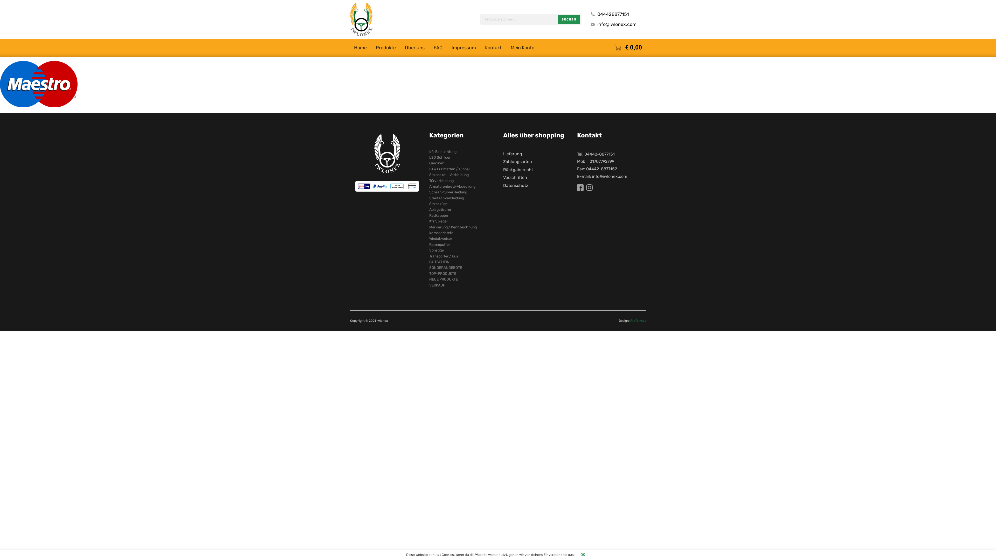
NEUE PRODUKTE (443, 279)
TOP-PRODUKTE (442, 273)
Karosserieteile (441, 233)
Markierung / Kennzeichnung (453, 227)
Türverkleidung (441, 181)
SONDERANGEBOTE (445, 267)
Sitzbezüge (438, 204)
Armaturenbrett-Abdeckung (452, 186)
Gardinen (436, 163)
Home (360, 48)
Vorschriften (515, 177)
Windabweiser (440, 238)
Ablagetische (440, 209)
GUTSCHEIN (439, 262)
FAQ (438, 48)
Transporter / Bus (443, 256)
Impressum (464, 48)
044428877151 (613, 14)
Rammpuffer (439, 244)
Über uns (415, 48)
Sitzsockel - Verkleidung (449, 175)
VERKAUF (437, 285)
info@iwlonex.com (617, 24)
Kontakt (493, 48)
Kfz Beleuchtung (443, 152)
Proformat (638, 321)
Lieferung (512, 153)
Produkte (386, 48)
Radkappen (438, 215)
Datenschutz (515, 185)
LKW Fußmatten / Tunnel (449, 169)
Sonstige (436, 250)
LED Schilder (440, 157)
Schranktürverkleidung (448, 192)
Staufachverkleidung (446, 198)
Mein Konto (522, 48)
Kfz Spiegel (438, 221)
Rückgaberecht (518, 169)
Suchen (569, 19)
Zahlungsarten (517, 161)
